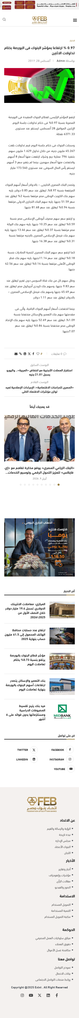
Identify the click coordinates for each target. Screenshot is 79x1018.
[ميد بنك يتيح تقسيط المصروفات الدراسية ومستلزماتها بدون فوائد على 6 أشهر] (62, 711)
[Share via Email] (16, 353)
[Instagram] (22, 995)
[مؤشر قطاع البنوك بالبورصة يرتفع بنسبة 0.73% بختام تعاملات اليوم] (62, 661)
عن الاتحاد (67, 820)
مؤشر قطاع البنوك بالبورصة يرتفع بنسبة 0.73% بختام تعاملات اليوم (27, 659)
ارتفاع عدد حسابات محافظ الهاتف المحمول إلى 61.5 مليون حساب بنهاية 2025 (25, 634)
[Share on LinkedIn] (25, 353)
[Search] (4, 20)
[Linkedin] (48, 995)
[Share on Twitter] (29, 353)
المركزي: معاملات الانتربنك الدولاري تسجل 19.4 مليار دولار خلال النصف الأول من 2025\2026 (25, 610)
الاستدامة (67, 895)
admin (61, 60)
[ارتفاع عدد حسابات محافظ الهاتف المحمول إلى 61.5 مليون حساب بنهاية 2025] (62, 636)
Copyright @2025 (23, 987)
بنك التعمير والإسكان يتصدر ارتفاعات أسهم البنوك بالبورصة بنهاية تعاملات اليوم (25, 684)
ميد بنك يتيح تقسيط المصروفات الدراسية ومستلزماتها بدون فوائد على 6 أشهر (25, 712)
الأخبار (70, 860)
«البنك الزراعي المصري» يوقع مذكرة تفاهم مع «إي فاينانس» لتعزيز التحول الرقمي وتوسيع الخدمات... (39, 469)
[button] (7, 450)
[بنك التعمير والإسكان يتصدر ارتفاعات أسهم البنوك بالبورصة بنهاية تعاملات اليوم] (62, 686)
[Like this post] (37, 353)
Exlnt (38, 987)
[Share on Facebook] (33, 353)
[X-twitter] (39, 995)
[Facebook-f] (56, 995)
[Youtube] (30, 995)
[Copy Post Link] (20, 353)
